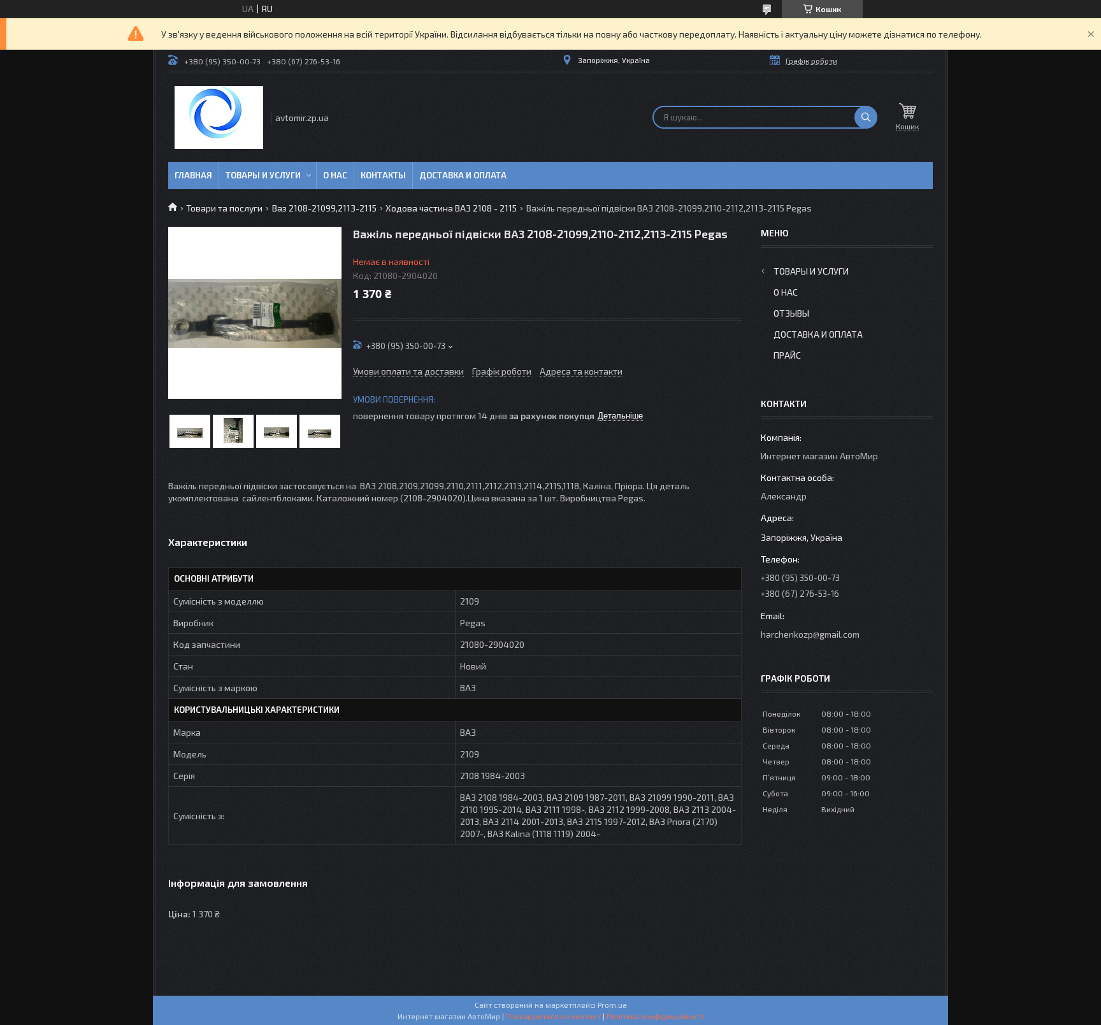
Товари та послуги (224, 208)
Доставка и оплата (463, 175)
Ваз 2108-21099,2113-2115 (324, 208)
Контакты (383, 175)
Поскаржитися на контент (553, 1016)
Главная (193, 175)
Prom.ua (612, 1004)
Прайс (787, 355)
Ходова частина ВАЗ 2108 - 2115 (451, 208)
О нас (335, 175)
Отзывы (791, 313)
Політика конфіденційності (655, 1016)
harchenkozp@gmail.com (810, 634)
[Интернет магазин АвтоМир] (219, 117)
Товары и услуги (263, 175)
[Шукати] (865, 117)
